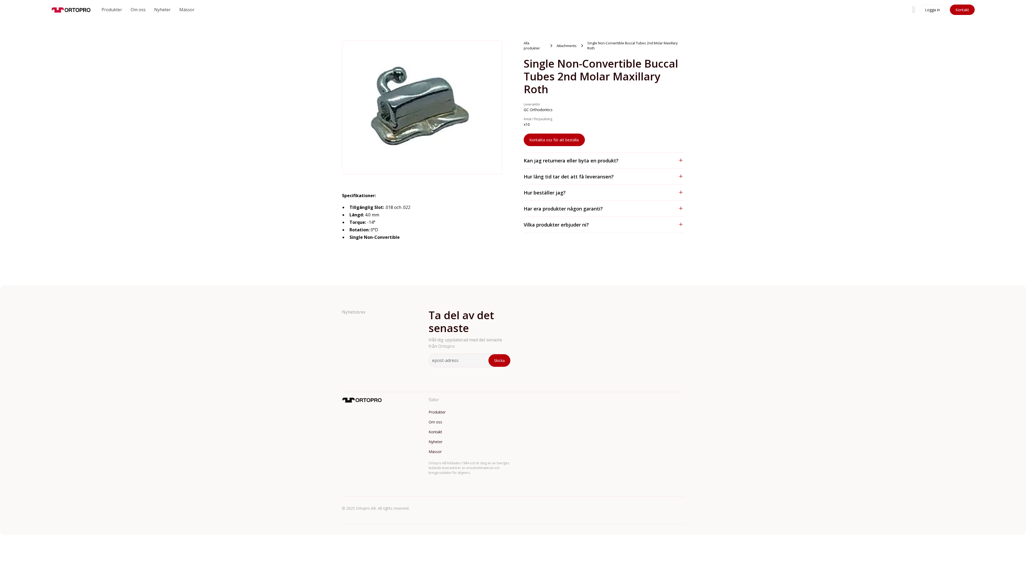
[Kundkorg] (913, 9)
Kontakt (962, 9)
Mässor (187, 10)
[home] (71, 9)
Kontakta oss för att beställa (554, 139)
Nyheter (162, 10)
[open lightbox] (422, 107)
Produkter (112, 10)
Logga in (932, 9)
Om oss (138, 10)
